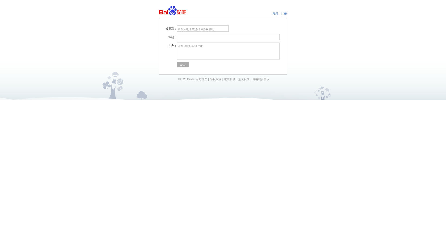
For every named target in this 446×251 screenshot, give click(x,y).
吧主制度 (229, 79)
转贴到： (171, 28)
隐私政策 (215, 79)
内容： (172, 45)
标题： (172, 37)
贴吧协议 (201, 79)
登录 (275, 13)
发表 (183, 64)
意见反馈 (243, 79)
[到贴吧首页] (172, 10)
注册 (284, 13)
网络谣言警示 (261, 79)
